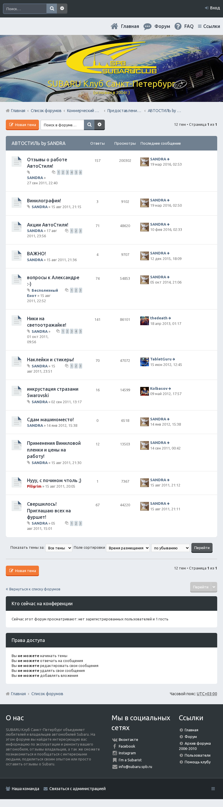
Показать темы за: (27, 547)
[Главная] (111, 71)
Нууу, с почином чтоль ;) (54, 480)
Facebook (127, 746)
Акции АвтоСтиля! (47, 224)
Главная (130, 26)
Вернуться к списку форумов (34, 589)
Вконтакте (128, 739)
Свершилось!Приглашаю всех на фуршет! (49, 510)
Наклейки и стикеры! (50, 359)
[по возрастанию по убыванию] (170, 547)
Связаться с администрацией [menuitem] (77, 788)
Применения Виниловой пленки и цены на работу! (54, 449)
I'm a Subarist (130, 760)
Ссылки (211, 26)
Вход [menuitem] (215, 8)
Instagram (127, 753)
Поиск (51, 8)
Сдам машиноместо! (50, 419)
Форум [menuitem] (162, 26)
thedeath (159, 318)
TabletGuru (161, 359)
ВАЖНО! (36, 253)
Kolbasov (159, 388)
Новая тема (25, 125)
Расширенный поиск (62, 8)
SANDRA (35, 178)
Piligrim (34, 486)
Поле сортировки (90, 547)
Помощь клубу (198, 762)
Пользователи (198, 755)
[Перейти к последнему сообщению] (169, 159)
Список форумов (47, 693)
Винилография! (44, 200)
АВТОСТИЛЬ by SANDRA (39, 143)
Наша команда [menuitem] (25, 788)
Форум (191, 737)
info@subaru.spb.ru (135, 766)
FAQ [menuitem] (189, 26)
